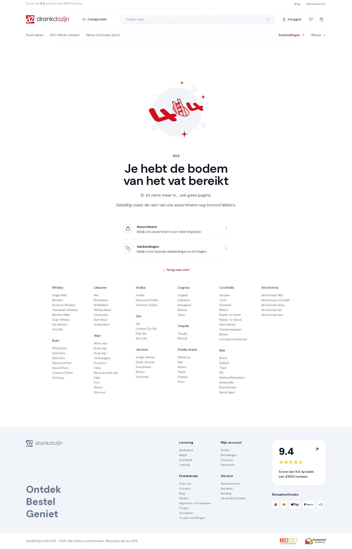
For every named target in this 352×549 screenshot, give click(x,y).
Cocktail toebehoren (233, 339)
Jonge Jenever (145, 357)
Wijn (97, 336)
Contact (184, 488)
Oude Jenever (145, 362)
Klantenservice (230, 483)
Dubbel (224, 363)
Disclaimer (186, 513)
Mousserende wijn (106, 372)
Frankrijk (184, 465)
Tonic (223, 300)
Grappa (183, 377)
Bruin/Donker (227, 387)
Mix (96, 295)
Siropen (224, 295)
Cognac (184, 287)
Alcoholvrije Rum (272, 315)
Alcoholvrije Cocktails (275, 300)
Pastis (182, 372)
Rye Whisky (59, 324)
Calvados (184, 300)
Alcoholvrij (269, 287)
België (183, 455)
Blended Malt (61, 315)
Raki (180, 362)
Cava (97, 368)
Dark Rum (58, 358)
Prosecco (100, 363)
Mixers (223, 310)
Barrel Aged (227, 392)
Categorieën (97, 19)
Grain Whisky (61, 319)
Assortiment (147, 227)
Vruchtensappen (230, 329)
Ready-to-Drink (230, 315)
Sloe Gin (141, 338)
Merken (184, 498)
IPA (221, 372)
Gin (138, 316)
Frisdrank (225, 305)
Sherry (98, 387)
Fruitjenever (143, 367)
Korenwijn (142, 377)
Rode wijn (100, 348)
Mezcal (182, 338)
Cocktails (226, 287)
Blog (182, 493)
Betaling (226, 493)
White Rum (59, 348)
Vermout (100, 392)
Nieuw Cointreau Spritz (103, 35)
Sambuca (184, 357)
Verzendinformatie (233, 498)
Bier (222, 350)
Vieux (181, 315)
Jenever (142, 349)
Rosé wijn (100, 353)
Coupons (227, 460)
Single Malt (59, 295)
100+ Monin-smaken (65, 35)
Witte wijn (100, 343)
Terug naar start (176, 270)
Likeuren (100, 287)
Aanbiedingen (148, 246)
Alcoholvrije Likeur (273, 305)
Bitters (140, 372)
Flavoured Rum (62, 363)
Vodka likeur (102, 324)
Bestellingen (229, 455)
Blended (57, 300)
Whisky (57, 287)
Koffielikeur (101, 305)
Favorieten (228, 465)
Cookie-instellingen (192, 518)
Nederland (186, 450)
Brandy (182, 310)
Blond (223, 358)
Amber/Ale (226, 382)
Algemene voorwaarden (195, 503)
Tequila (183, 326)
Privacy (184, 508)
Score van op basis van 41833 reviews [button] (54, 3)
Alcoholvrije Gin (271, 310)
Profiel (225, 450)
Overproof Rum (62, 372)
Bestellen (227, 488)
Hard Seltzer (227, 324)
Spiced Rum (60, 368)
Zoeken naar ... (136, 19)
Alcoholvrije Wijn (272, 295)
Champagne (102, 358)
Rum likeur (100, 319)
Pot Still (57, 329)
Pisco (181, 381)
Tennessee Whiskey (65, 310)
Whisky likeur (102, 310)
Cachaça (58, 377)
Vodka (140, 287)
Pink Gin (141, 333)
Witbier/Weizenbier (232, 377)
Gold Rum (58, 353)
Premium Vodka (146, 305)
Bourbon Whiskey (63, 305)
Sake (97, 377)
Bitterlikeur (101, 300)
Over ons (185, 483)
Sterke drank (187, 349)
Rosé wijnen (34, 35)
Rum (55, 340)
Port (97, 382)
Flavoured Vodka (147, 300)
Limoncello (101, 315)
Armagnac (184, 305)
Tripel (223, 368)
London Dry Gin (146, 328)
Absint (182, 367)
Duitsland (185, 460)
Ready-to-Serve (230, 319)
